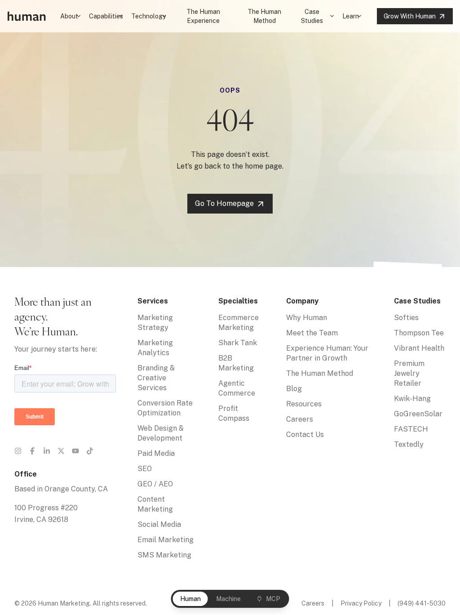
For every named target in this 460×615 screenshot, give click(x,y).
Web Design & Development (160, 433)
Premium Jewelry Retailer (409, 373)
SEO (144, 468)
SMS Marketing (164, 555)
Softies (406, 317)
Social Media (159, 524)
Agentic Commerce (236, 388)
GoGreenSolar (418, 414)
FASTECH (411, 429)
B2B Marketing (236, 363)
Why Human (306, 317)
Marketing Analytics (155, 348)
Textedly (409, 444)
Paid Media (156, 453)
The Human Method (264, 16)
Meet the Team (312, 333)
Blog (294, 388)
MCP (273, 598)
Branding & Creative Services (156, 378)
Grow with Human (410, 16)
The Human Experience (203, 16)
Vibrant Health (419, 348)
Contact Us (305, 434)
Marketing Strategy (155, 322)
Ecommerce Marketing (238, 322)
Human (190, 598)
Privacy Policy (361, 603)
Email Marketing (165, 539)
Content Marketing (155, 504)
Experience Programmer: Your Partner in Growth (327, 353)
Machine (228, 598)
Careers (299, 419)
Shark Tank (237, 343)
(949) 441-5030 (422, 603)
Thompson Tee (419, 333)
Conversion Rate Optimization (165, 408)
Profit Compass (233, 413)
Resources (304, 404)
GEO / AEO (155, 484)
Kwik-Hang (412, 398)
